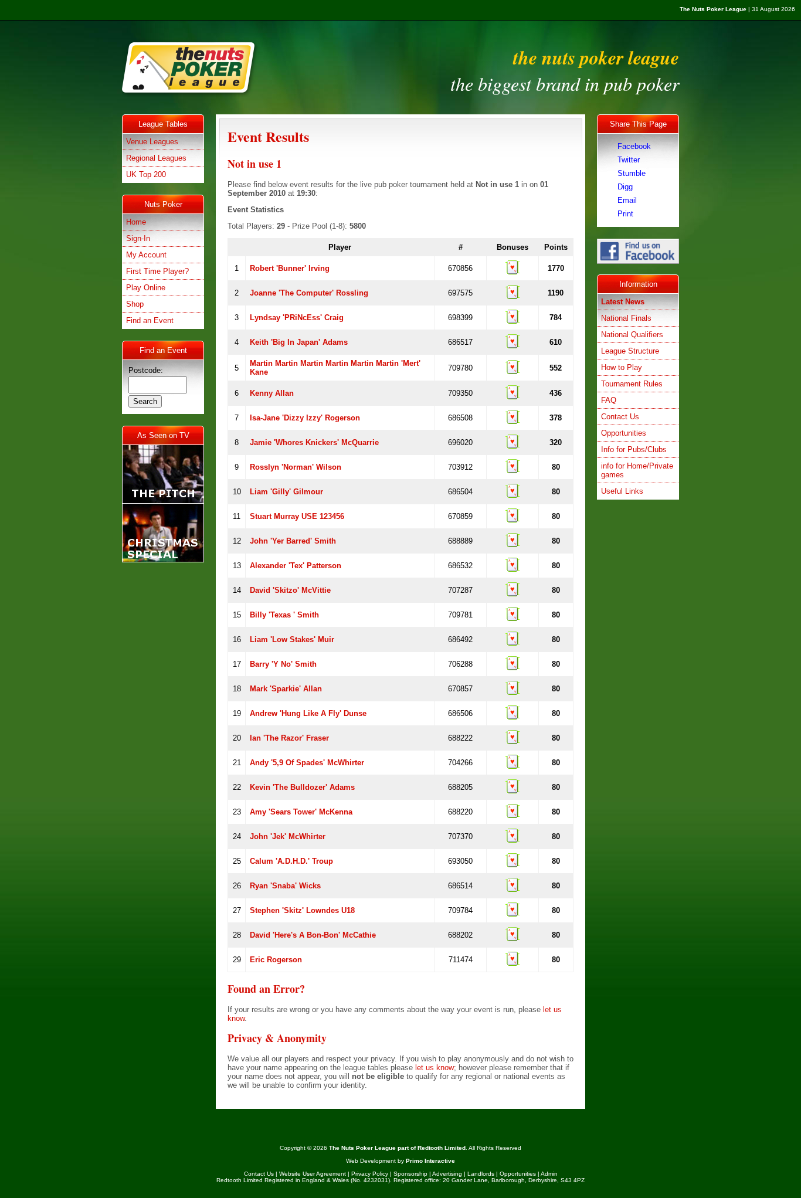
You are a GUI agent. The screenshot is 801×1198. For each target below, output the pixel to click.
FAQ (608, 400)
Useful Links (622, 491)
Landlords (480, 1173)
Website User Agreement (312, 1173)
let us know (434, 1067)
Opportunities (623, 433)
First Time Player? (157, 271)
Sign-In (138, 238)
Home (136, 222)
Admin (549, 1173)
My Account (146, 254)
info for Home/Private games (637, 470)
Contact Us (620, 416)
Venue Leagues (152, 141)
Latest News (622, 301)
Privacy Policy (369, 1173)
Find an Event (150, 320)
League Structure (630, 351)
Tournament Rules (632, 383)
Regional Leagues (156, 158)
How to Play (621, 367)
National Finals (626, 318)
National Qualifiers (632, 334)
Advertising (447, 1173)
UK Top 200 (146, 174)
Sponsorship (410, 1173)
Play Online (145, 287)
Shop (135, 304)
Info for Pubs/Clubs (634, 449)
